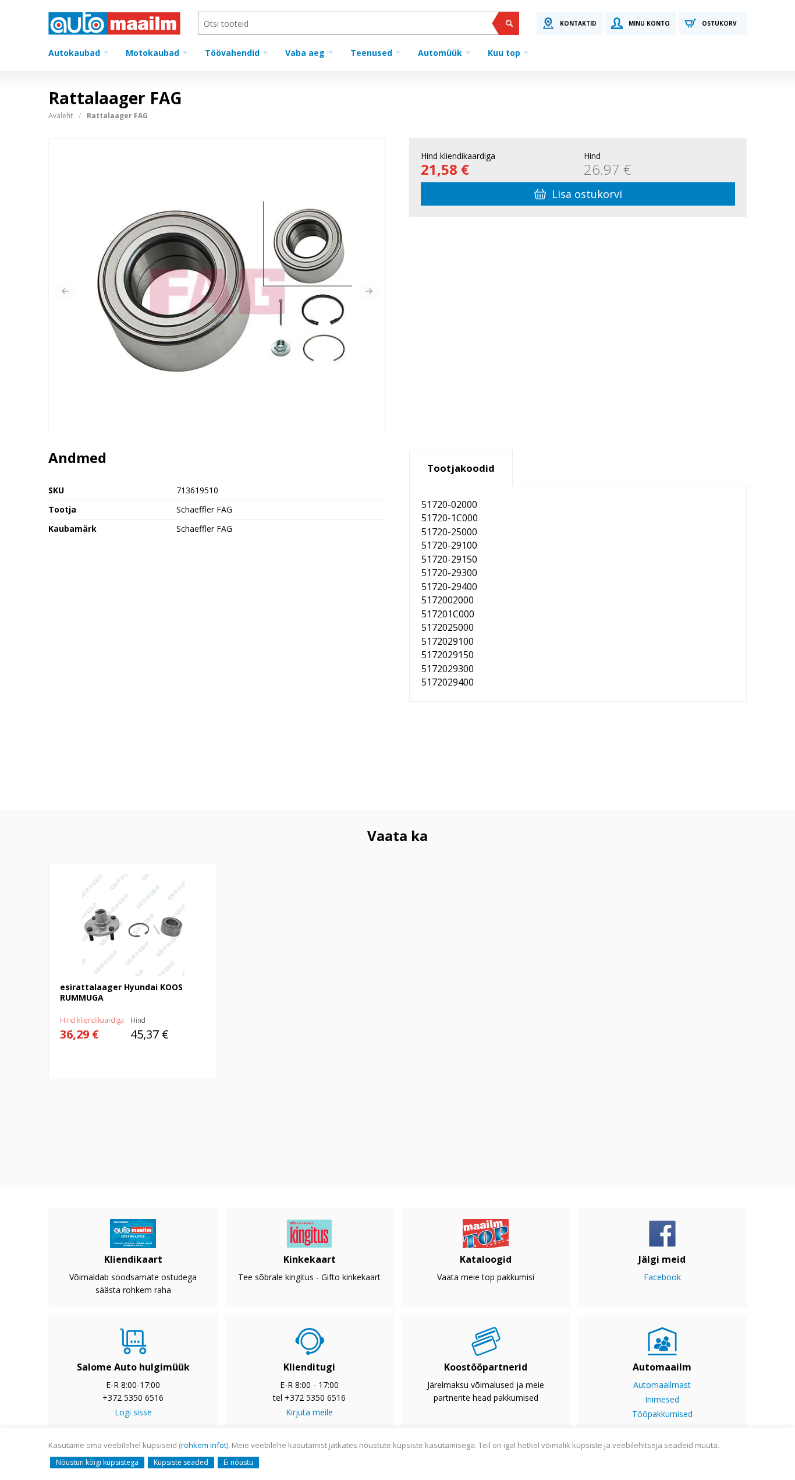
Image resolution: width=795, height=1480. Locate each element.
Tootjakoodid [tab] (461, 468)
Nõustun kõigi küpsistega (97, 1462)
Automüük (440, 52)
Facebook (662, 1277)
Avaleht (60, 116)
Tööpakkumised (662, 1413)
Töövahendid (232, 52)
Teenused (371, 52)
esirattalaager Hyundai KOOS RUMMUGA (125, 868)
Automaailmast (662, 1384)
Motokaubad (152, 52)
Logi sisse (133, 1412)
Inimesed (662, 1399)
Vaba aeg (305, 52)
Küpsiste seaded (181, 1462)
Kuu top (504, 52)
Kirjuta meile (309, 1412)
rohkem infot (203, 1445)
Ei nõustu (238, 1462)
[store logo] (114, 23)
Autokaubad (74, 52)
